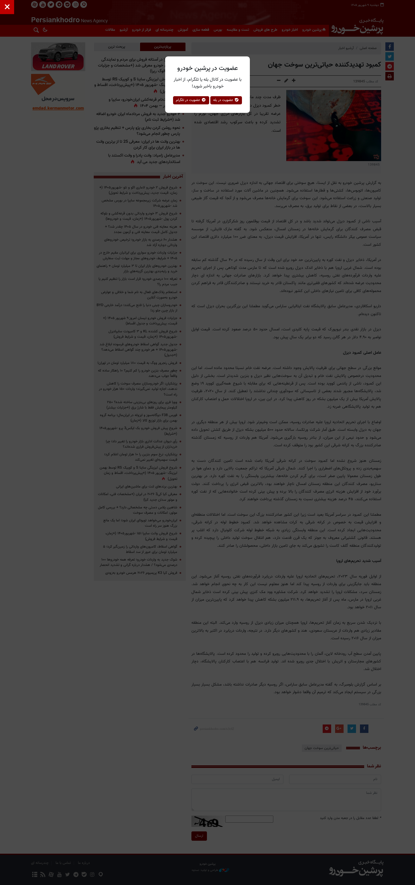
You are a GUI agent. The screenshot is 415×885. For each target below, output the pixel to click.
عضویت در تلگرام (188, 100)
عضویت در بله (223, 100)
